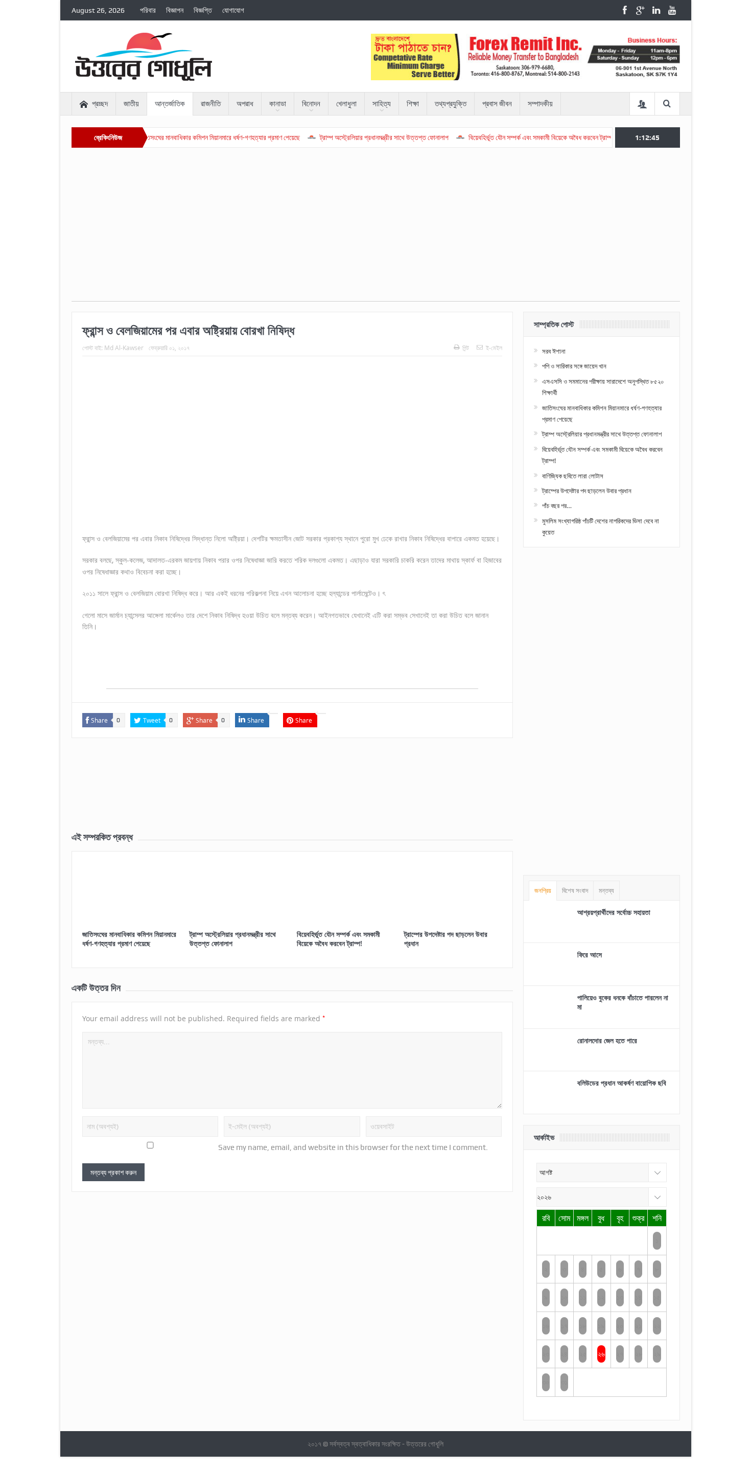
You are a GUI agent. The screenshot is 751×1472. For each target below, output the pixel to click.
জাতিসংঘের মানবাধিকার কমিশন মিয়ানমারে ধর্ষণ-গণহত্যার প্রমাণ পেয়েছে (184, 137)
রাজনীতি (211, 103)
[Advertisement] (376, 229)
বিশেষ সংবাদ (575, 890)
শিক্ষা (413, 103)
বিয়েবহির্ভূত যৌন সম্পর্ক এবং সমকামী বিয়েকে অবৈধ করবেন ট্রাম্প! (506, 137)
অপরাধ (245, 103)
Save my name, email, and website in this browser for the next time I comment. (353, 1147)
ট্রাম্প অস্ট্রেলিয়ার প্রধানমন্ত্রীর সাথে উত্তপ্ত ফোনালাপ (349, 137)
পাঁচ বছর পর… (557, 505)
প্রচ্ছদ (100, 103)
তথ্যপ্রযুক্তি (450, 103)
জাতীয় (131, 103)
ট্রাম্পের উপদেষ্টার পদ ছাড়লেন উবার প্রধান (445, 938)
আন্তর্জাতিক (170, 103)
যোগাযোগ (233, 10)
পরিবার (148, 10)
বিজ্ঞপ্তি (203, 10)
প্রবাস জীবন (497, 103)
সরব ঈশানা (554, 351)
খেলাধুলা (346, 103)
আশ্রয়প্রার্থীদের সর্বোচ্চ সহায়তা (613, 912)
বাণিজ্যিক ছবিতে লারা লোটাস (572, 475)
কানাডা (277, 103)
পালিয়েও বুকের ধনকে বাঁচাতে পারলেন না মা (622, 1002)
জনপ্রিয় (542, 890)
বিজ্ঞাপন (174, 10)
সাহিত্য (381, 103)
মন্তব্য (606, 890)
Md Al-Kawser (124, 347)
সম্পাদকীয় (540, 103)
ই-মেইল (494, 347)
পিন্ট (465, 347)
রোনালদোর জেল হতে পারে (607, 1040)
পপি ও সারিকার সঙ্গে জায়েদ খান (574, 366)
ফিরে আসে (589, 954)
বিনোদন (311, 103)
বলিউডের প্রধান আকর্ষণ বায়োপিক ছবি (621, 1083)
